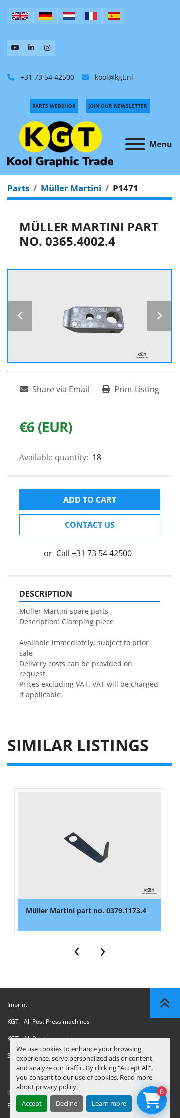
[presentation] (77, 949)
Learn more (109, 1103)
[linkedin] (32, 48)
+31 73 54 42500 (46, 77)
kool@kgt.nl (113, 77)
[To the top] (165, 1003)
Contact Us (90, 524)
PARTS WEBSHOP (54, 105)
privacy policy (56, 1086)
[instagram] (48, 48)
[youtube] (16, 48)
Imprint (18, 1004)
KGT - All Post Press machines (49, 1021)
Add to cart (90, 499)
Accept (32, 1103)
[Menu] (136, 144)
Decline (67, 1103)
